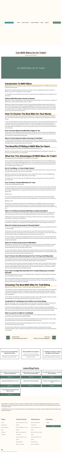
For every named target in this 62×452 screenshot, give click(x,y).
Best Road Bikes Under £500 (36, 428)
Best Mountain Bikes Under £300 (35, 424)
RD (2, 449)
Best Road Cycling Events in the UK (10, 380)
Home (18, 22)
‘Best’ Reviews (25, 22)
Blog (42, 22)
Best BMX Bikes (19, 441)
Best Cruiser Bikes (20, 444)
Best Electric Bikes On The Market (22, 424)
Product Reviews (35, 22)
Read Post (10, 377)
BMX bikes (7, 85)
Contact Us (3, 434)
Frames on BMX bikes (28, 105)
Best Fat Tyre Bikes (35, 444)
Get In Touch (57, 22)
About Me (3, 432)
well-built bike (27, 314)
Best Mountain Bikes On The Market (21, 433)
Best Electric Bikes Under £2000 (36, 433)
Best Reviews (4, 425)
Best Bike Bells (34, 441)
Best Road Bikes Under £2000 (36, 438)
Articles (47, 22)
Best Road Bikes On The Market (21, 438)
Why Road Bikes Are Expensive (31, 351)
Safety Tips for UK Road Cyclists (31, 380)
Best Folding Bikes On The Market (22, 428)
